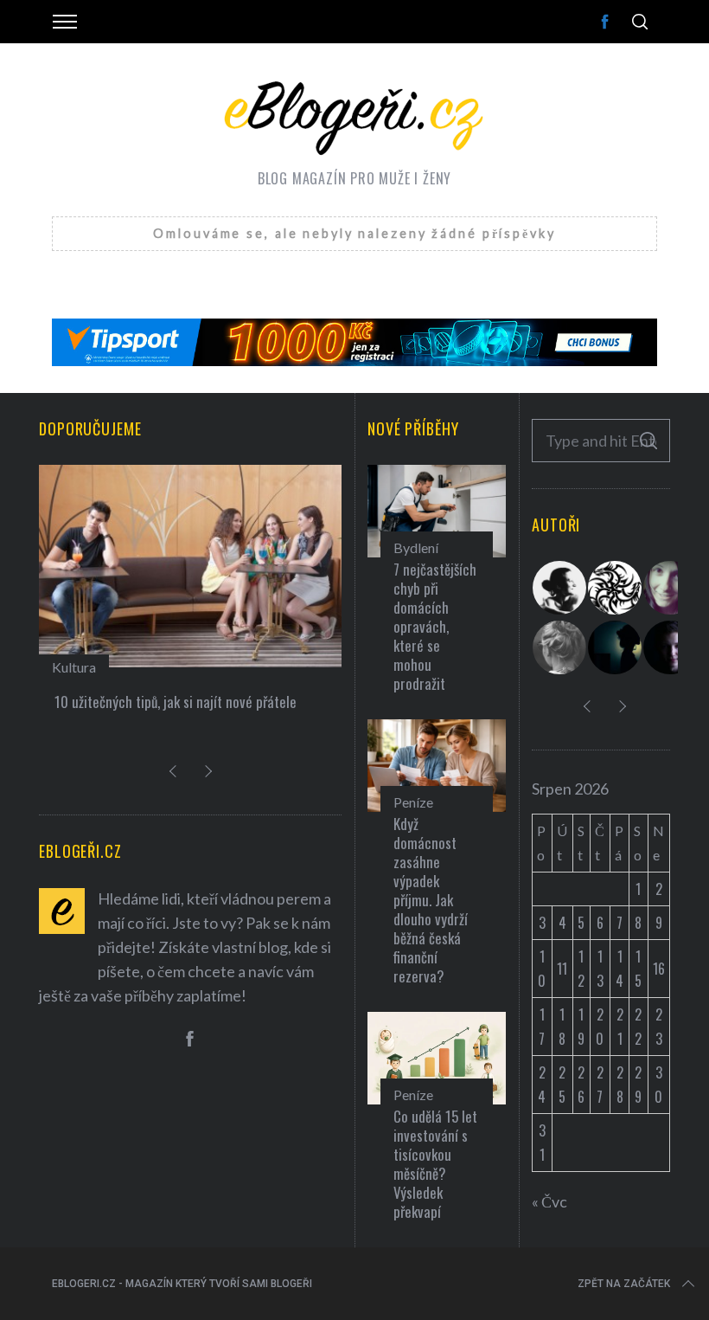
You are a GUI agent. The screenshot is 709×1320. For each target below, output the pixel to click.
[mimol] (615, 647)
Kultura (74, 667)
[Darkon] (615, 588)
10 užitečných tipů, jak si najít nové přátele (175, 701)
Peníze (413, 802)
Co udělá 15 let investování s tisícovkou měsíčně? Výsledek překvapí (435, 1163)
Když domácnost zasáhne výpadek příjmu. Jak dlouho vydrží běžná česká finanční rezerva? (430, 900)
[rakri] (560, 588)
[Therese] (560, 647)
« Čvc (549, 1201)
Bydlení (415, 547)
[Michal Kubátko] (671, 647)
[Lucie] (671, 588)
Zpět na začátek (624, 1284)
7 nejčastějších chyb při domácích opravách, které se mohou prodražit (434, 626)
